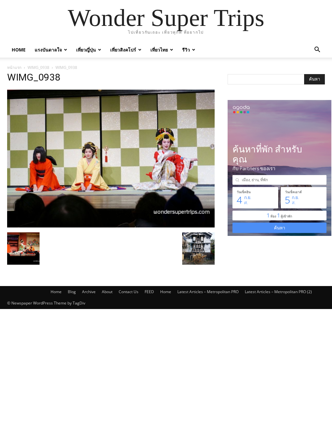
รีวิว (186, 50)
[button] (317, 50)
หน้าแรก (14, 67)
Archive (89, 291)
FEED (149, 291)
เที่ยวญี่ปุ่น (86, 50)
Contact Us (128, 291)
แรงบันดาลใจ (48, 50)
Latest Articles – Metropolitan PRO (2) (278, 291)
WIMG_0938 (38, 67)
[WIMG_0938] (111, 225)
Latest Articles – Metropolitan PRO (208, 291)
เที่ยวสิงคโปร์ (123, 50)
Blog (72, 291)
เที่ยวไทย (159, 50)
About (107, 291)
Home (19, 50)
